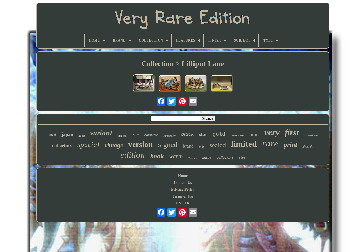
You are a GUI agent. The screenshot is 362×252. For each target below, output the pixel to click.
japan (67, 134)
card (52, 134)
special (88, 144)
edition (132, 154)
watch (176, 156)
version (140, 144)
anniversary (169, 135)
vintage (114, 145)
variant (101, 133)
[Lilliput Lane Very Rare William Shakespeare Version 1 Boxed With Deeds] (143, 83)
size (242, 157)
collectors (62, 145)
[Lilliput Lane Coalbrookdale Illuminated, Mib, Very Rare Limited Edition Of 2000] (169, 84)
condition (311, 135)
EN (178, 203)
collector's (225, 157)
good (81, 135)
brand (188, 146)
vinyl (192, 157)
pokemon (237, 135)
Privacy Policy (182, 189)
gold (219, 134)
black (187, 133)
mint (254, 134)
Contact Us (183, 183)
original (122, 135)
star (203, 134)
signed (168, 145)
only (201, 147)
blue (136, 135)
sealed (218, 145)
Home (183, 176)
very (272, 132)
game (206, 157)
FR (186, 203)
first (292, 132)
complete (151, 135)
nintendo (307, 147)
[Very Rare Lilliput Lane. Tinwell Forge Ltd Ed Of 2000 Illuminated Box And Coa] (195, 84)
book (157, 155)
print (290, 145)
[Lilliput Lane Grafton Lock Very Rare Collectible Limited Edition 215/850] (221, 84)
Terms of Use (183, 196)
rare (270, 143)
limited (244, 144)
